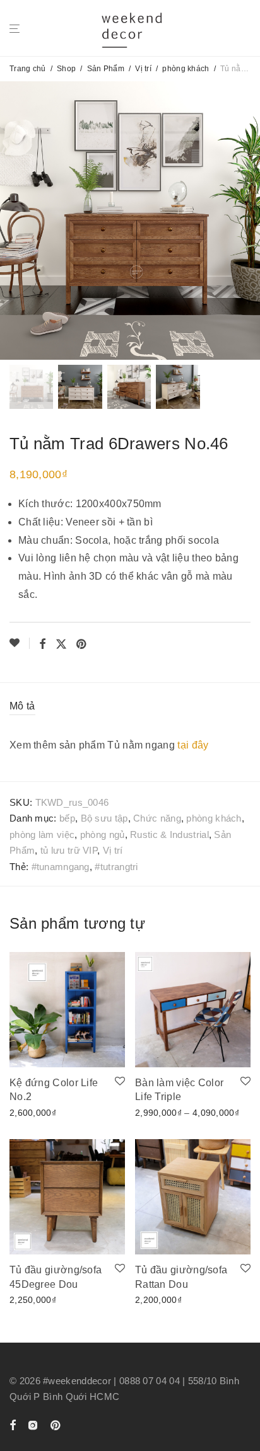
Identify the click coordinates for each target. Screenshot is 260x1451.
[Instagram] (32, 1424)
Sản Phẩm (105, 68)
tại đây (192, 745)
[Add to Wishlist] (19, 643)
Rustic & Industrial (169, 834)
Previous (12, 220)
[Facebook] (12, 1424)
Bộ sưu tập (104, 818)
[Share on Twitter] (61, 644)
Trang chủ (27, 68)
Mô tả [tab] (22, 706)
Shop (66, 68)
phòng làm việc (41, 834)
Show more (29, 1111)
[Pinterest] (56, 1424)
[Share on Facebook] (42, 644)
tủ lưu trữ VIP (68, 850)
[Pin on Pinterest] (82, 644)
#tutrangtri (116, 866)
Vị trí (143, 68)
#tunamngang (61, 866)
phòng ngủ (102, 834)
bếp (67, 818)
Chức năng (157, 818)
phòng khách (185, 68)
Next (248, 220)
